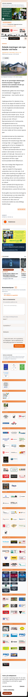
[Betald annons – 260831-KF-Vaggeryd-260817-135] (6, 395)
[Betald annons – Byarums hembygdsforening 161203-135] (14, 628)
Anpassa (22, 686)
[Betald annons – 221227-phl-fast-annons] (14, 439)
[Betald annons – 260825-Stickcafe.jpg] (14, 367)
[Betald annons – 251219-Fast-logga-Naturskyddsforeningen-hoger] (14, 648)
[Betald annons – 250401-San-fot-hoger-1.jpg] (22, 453)
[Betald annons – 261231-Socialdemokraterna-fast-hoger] (14, 575)
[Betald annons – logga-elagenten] (6, 476)
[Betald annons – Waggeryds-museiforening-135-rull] (14, 655)
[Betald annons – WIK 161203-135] (6, 619)
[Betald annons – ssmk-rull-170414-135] (14, 612)
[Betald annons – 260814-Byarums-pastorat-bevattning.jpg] (6, 406)
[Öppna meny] (25, 38)
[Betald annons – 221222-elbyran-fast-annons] (6, 433)
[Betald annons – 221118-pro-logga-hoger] (6, 655)
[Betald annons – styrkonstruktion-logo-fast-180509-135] (22, 565)
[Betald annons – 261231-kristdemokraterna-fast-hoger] (22, 575)
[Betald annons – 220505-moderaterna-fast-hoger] (6, 575)
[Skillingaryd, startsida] (14, 38)
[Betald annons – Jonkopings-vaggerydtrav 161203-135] (14, 606)
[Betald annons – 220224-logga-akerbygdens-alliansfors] (14, 519)
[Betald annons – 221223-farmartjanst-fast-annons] (22, 433)
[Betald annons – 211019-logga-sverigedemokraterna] (14, 586)
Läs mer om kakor (7, 686)
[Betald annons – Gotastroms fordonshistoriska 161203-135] (22, 628)
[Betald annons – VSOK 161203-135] (14, 599)
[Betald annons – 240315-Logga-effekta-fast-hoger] (14, 459)
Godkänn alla (7, 693)
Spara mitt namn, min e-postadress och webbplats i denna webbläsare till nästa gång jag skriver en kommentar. (13, 340)
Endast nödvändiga (9, 689)
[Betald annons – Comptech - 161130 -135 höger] (22, 558)
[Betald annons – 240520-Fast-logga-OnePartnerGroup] (6, 496)
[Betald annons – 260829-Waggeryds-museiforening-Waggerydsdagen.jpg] (6, 367)
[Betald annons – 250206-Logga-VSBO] (14, 496)
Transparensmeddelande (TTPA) (9, 26)
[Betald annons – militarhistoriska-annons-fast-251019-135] (6, 648)
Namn (5, 319)
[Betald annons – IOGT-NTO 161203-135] (14, 635)
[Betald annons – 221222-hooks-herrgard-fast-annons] (6, 417)
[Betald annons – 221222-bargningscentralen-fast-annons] (22, 542)
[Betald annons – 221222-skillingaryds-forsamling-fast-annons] (22, 513)
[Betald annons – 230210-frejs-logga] (14, 486)
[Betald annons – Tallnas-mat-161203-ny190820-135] (14, 417)
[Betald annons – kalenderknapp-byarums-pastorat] (14, 513)
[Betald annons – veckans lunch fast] (6, 423)
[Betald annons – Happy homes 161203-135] (14, 476)
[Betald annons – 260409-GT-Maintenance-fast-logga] (6, 446)
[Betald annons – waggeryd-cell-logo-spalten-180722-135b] (14, 552)
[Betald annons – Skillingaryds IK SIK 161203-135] (6, 612)
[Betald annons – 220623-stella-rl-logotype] (14, 503)
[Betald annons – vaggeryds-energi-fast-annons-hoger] (6, 664)
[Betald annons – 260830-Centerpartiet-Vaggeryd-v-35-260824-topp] (14, 14)
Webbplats (6, 332)
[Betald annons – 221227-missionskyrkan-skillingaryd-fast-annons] (22, 526)
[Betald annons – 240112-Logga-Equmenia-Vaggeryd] (6, 519)
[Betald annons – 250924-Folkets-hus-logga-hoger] (6, 486)
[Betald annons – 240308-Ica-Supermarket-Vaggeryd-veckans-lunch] (14, 423)
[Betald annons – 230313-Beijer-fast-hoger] (22, 470)
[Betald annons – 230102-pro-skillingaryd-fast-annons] (22, 635)
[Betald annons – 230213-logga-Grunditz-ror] (6, 439)
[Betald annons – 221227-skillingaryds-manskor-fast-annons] (14, 642)
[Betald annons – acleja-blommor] (14, 470)
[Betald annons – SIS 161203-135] (22, 612)
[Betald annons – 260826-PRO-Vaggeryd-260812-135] (6, 374)
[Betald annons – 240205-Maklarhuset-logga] (6, 503)
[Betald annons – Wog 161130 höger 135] (6, 558)
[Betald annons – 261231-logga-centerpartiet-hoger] (6, 586)
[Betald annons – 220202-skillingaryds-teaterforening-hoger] (6, 629)
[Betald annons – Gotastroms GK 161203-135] (22, 599)
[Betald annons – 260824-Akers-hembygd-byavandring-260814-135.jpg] (22, 367)
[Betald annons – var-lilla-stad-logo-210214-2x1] (23, 30)
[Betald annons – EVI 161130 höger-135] (6, 565)
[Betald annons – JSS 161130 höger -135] (14, 565)
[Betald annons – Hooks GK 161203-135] (6, 606)
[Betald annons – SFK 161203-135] (22, 606)
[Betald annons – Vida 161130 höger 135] (22, 552)
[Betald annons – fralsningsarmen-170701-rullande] (6, 526)
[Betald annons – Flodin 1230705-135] (22, 496)
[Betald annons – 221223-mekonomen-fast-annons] (14, 542)
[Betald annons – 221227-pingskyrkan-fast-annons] (14, 526)
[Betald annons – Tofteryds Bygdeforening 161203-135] (22, 642)
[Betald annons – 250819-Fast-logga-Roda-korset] (22, 476)
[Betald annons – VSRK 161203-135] (6, 599)
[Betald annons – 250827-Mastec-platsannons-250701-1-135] (6, 385)
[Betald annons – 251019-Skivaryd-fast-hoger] (22, 648)
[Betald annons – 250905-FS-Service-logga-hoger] (14, 30)
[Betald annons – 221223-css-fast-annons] (14, 433)
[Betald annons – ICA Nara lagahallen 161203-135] (22, 417)
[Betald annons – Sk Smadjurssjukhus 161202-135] (22, 439)
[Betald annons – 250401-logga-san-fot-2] (6, 459)
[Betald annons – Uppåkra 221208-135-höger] (6, 552)
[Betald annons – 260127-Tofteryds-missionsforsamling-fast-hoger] (6, 513)
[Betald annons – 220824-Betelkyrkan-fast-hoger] (22, 519)
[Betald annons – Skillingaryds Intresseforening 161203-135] (6, 642)
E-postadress (7, 325)
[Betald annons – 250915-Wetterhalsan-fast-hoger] (14, 446)
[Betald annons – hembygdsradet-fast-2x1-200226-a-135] (6, 635)
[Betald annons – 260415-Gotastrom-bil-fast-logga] (6, 30)
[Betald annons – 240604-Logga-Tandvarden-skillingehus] (14, 453)
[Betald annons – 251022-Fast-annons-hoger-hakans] (22, 446)
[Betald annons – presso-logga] (14, 558)
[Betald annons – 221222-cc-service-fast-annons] (6, 542)
